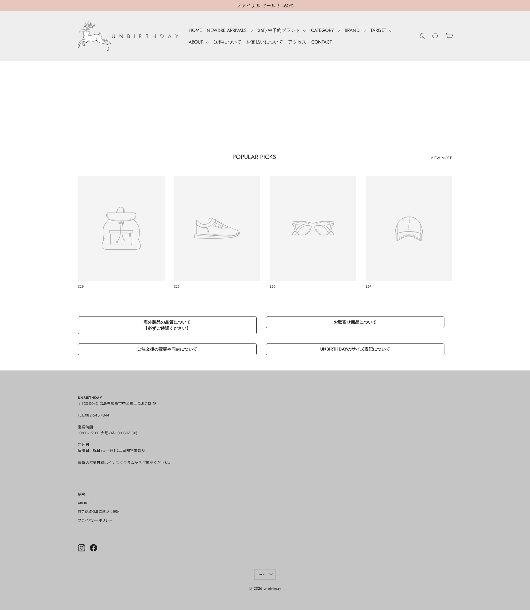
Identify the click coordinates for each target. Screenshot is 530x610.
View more (441, 158)
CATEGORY (323, 30)
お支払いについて (264, 42)
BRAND (353, 30)
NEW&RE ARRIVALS (227, 30)
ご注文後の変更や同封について (167, 349)
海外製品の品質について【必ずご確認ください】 (167, 325)
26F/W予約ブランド (279, 30)
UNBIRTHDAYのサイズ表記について (355, 349)
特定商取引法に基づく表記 (99, 511)
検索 (81, 494)
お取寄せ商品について (355, 322)
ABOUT (196, 42)
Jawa (261, 574)
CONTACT (321, 42)
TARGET (379, 30)
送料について (227, 42)
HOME (195, 30)
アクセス (297, 42)
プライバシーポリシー (95, 520)
